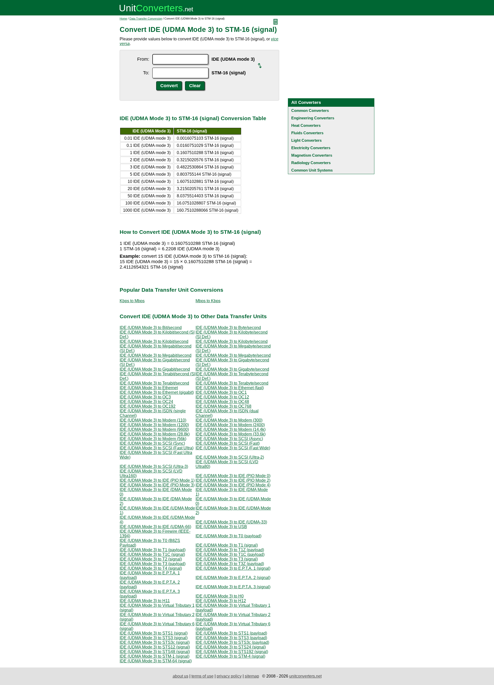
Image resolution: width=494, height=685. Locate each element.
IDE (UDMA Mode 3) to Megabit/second (155, 355)
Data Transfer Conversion (145, 18)
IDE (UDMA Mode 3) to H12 (221, 601)
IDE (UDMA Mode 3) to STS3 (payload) (231, 638)
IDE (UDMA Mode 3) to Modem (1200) (154, 425)
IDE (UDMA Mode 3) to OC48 (222, 401)
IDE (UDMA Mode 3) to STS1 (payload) (231, 633)
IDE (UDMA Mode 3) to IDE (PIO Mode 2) (233, 480)
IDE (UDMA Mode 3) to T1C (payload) (230, 554)
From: (143, 59)
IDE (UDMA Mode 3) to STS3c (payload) (232, 642)
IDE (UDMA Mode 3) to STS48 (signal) (155, 652)
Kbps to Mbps (132, 301)
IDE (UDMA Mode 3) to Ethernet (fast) (230, 388)
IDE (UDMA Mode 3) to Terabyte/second (232, 383)
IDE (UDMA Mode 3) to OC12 (222, 397)
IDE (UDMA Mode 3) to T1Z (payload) (230, 550)
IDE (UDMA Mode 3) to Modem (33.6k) (231, 434)
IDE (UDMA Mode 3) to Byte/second (228, 327)
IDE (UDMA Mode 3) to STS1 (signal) (154, 633)
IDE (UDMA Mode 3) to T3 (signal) (227, 559)
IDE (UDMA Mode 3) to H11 (145, 601)
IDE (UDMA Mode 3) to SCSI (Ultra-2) (230, 457)
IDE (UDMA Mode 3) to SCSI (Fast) (228, 443)
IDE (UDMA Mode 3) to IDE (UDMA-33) (231, 522)
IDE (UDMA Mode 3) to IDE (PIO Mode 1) (157, 480)
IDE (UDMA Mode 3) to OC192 (147, 406)
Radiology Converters (311, 163)
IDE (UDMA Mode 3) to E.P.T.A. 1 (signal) (233, 568)
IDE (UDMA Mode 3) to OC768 (223, 406)
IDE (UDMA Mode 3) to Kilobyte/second (232, 341)
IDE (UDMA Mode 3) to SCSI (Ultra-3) (154, 466)
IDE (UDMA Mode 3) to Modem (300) (229, 420)
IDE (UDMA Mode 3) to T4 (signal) (151, 568)
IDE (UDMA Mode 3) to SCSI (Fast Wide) (233, 448)
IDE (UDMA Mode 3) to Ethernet (149, 388)
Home (123, 18)
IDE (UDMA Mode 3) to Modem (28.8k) (155, 434)
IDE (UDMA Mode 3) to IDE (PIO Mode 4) (233, 485)
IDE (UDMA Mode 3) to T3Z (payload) (230, 564)
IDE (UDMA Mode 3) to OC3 (145, 397)
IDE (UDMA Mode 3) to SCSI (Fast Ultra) (156, 448)
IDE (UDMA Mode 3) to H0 (220, 596)
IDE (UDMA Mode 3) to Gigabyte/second (232, 369)
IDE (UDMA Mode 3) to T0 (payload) (228, 536)
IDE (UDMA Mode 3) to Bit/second (151, 327)
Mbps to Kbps (208, 301)
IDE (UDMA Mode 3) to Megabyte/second (233, 355)
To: (146, 72)
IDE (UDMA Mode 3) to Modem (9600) (154, 429)
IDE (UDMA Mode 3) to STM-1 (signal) (154, 656)
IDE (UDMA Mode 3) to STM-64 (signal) (156, 661)
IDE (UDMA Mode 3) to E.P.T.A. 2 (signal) (233, 577)
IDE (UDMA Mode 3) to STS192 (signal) (232, 652)
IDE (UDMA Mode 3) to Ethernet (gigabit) (157, 392)
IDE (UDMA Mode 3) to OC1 (221, 392)
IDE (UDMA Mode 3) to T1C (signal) (152, 554)
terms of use (202, 676)
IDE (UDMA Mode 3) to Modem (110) (153, 420)
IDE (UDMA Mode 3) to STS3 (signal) (154, 638)
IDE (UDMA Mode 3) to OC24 (146, 401)
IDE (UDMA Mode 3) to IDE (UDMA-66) (155, 526)
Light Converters (306, 140)
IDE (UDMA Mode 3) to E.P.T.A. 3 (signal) (233, 587)
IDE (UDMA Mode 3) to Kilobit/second (154, 341)
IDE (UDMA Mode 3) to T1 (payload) (153, 550)
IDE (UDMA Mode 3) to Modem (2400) (230, 425)
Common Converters (310, 110)
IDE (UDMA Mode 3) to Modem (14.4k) (231, 429)
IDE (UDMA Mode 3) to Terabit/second (154, 383)
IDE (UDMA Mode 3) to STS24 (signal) (231, 647)
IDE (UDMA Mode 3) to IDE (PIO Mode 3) (157, 485)
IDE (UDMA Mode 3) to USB (221, 526)
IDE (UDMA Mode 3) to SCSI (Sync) (152, 443)
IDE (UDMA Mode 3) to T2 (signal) (151, 559)
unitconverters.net (305, 676)
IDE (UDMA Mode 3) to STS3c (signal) (155, 642)
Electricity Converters (310, 148)
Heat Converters (306, 125)
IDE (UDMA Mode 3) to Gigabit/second (155, 369)
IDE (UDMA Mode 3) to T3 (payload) (153, 564)
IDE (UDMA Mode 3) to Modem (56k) (153, 439)
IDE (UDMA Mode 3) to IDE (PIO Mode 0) (233, 476)
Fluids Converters (307, 133)
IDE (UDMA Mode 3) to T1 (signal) (227, 545)
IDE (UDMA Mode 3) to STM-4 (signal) (230, 656)
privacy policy (229, 676)
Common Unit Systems (312, 170)
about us (180, 676)
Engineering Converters (312, 118)
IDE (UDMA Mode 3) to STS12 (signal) (155, 647)
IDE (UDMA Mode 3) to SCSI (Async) (229, 439)
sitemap (252, 676)
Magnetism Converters (311, 155)
